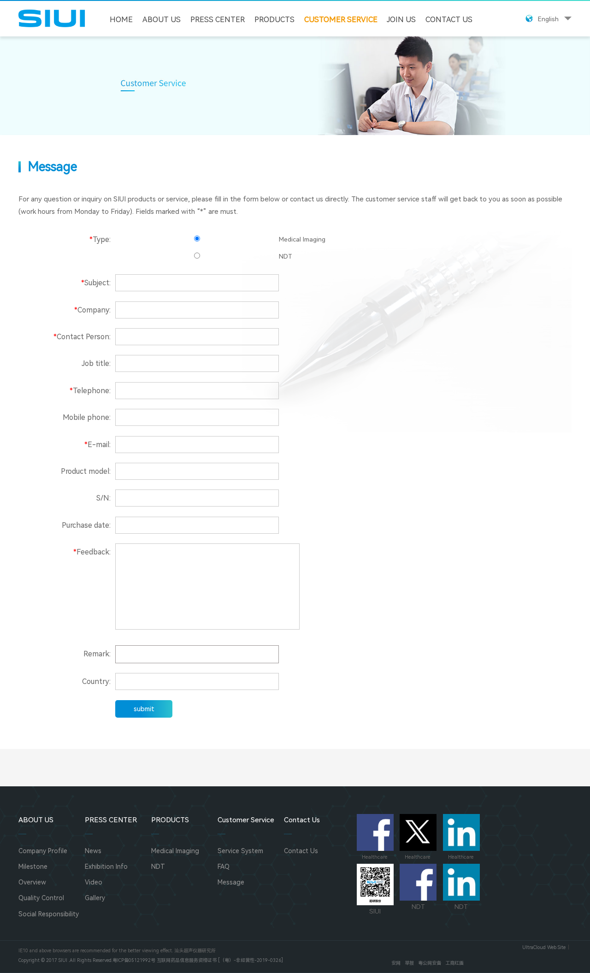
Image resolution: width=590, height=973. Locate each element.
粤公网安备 (429, 963)
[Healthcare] (375, 832)
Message (231, 882)
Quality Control (41, 898)
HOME (121, 19)
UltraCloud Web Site (544, 947)
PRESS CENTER (217, 19)
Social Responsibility (48, 914)
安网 (396, 963)
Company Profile (42, 851)
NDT (158, 866)
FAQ (224, 866)
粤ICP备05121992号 (133, 960)
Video (93, 882)
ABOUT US (161, 19)
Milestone (32, 866)
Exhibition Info (106, 866)
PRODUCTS (274, 19)
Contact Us (448, 19)
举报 (409, 963)
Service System (240, 851)
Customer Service (341, 19)
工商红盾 (454, 963)
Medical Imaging (175, 851)
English (548, 19)
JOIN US (401, 19)
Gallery (95, 898)
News (93, 851)
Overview (32, 882)
